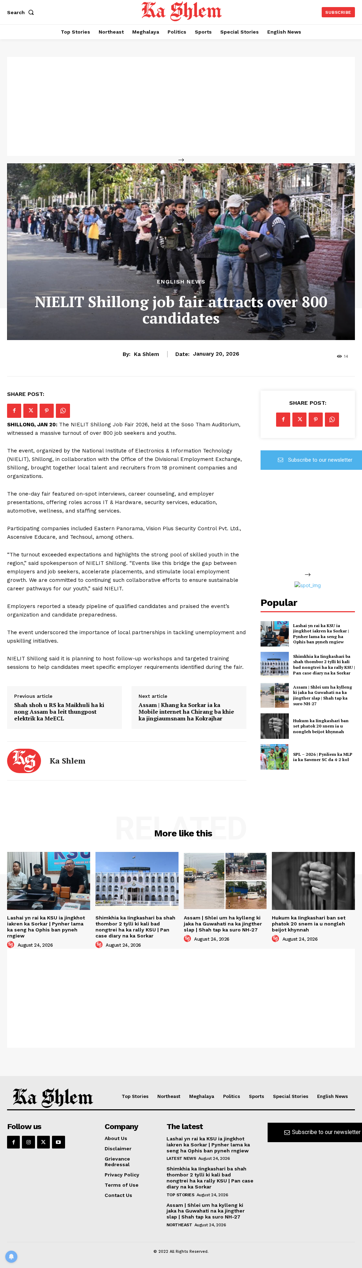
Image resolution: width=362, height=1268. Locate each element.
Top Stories (180, 1194)
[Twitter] (30, 411)
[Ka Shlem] (24, 761)
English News (181, 282)
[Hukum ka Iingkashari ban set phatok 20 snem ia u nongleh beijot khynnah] (275, 726)
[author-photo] (11, 945)
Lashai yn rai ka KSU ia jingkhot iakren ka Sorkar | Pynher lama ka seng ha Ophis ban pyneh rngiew (321, 634)
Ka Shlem (146, 354)
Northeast (179, 1224)
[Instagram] (28, 1142)
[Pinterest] (47, 411)
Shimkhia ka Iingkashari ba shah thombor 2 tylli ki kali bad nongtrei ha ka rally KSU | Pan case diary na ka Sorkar (324, 665)
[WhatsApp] (63, 411)
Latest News (181, 1158)
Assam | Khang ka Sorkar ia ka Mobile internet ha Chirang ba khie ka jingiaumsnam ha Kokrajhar (186, 712)
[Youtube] (58, 1142)
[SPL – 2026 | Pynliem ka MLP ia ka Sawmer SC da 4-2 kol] (275, 757)
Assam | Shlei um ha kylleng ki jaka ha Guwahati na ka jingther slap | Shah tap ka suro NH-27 (322, 695)
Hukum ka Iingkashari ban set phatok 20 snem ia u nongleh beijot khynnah (321, 726)
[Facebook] (14, 411)
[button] (22, 12)
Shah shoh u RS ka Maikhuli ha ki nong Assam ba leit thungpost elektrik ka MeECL (59, 712)
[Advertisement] (181, 106)
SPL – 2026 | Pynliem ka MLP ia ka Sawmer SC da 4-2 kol (322, 757)
